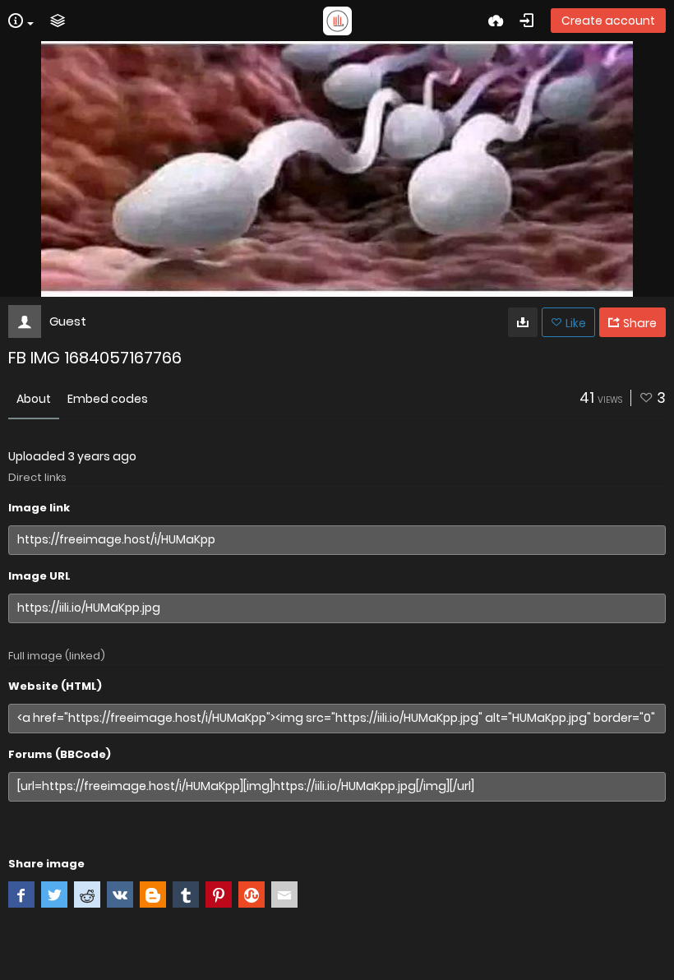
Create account (608, 20)
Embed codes (107, 399)
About (33, 399)
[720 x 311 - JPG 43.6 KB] (523, 322)
